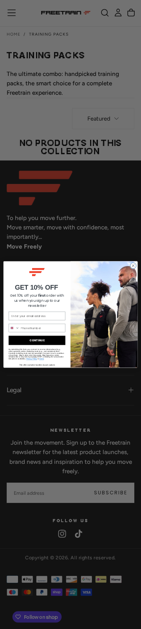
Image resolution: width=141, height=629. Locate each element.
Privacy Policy (31, 359)
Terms (41, 359)
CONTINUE (36, 340)
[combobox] (14, 328)
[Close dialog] (133, 266)
